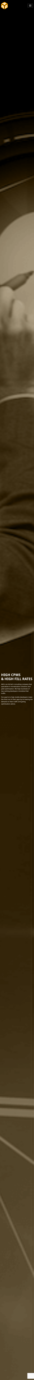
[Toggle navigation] (30, 5)
